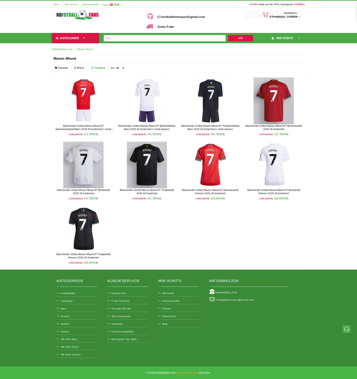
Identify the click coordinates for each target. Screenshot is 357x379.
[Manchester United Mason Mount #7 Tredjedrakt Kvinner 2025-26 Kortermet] (83, 229)
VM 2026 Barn (69, 339)
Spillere (65, 324)
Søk (240, 38)
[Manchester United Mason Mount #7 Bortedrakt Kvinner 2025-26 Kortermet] (273, 164)
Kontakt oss (119, 293)
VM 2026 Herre (70, 347)
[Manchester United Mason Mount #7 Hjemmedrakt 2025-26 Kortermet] (273, 100)
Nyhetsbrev (169, 316)
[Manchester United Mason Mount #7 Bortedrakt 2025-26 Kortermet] (83, 164)
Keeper (65, 331)
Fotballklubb (68, 293)
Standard (99, 67)
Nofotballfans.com (226, 292)
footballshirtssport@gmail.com (182, 16)
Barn (63, 308)
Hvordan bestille (121, 308)
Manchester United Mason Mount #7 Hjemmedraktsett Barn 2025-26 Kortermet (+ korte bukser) (83, 129)
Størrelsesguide (90, 4)
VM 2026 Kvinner (71, 354)
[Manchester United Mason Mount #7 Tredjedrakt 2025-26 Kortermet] (147, 164)
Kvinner (65, 316)
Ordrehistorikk (171, 301)
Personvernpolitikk (123, 331)
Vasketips (117, 324)
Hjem (56, 4)
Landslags (67, 301)
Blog (165, 324)
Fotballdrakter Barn (187, 372)
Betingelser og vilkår (124, 339)
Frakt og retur (70, 4)
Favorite (63, 67)
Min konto (168, 293)
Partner (166, 308)
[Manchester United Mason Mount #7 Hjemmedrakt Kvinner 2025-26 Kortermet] (210, 164)
